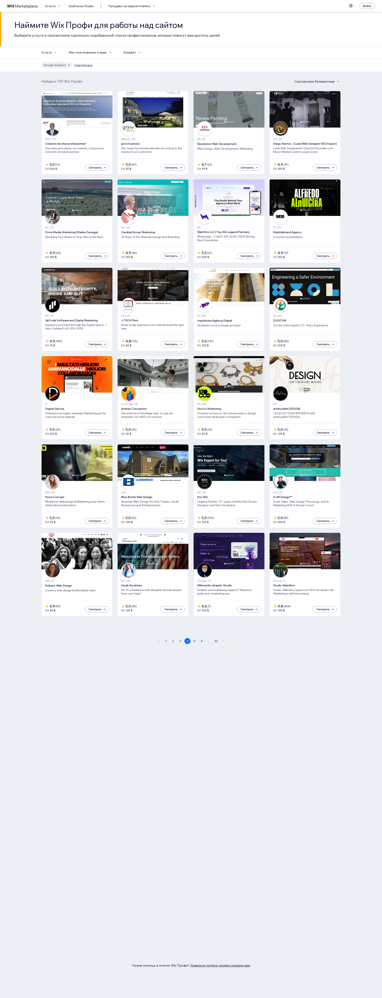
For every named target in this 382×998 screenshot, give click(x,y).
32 (216, 641)
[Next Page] (223, 641)
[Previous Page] (159, 641)
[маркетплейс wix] (22, 6)
